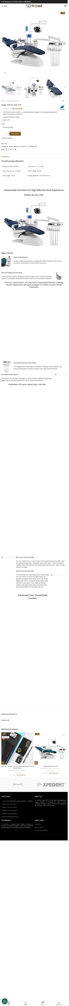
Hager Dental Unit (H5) (50, 926)
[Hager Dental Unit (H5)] (50, 908)
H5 (59, 928)
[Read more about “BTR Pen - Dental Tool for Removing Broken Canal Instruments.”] (3, 922)
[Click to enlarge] (5, 73)
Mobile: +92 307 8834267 (9, 973)
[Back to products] (63, 101)
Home (3, 101)
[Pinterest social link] (11, 149)
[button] (3, 43)
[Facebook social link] (6, 149)
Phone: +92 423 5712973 (9, 967)
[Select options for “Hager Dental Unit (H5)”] (36, 922)
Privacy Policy (39, 986)
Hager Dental (50, 930)
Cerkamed (17, 932)
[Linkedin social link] (13, 149)
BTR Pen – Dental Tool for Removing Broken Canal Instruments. (17, 926)
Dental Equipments (12, 101)
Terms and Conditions (41, 990)
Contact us (38, 983)
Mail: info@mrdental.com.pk (10, 976)
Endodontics (22, 930)
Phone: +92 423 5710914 (9, 963)
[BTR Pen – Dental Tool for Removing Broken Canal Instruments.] (17, 908)
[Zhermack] (17, 944)
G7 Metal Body (32, 146)
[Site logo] (34, 6)
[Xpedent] (51, 944)
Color (3, 124)
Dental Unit (24, 146)
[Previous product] (61, 101)
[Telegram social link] (15, 149)
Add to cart (15, 133)
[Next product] (65, 101)
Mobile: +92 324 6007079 (9, 970)
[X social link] (8, 149)
